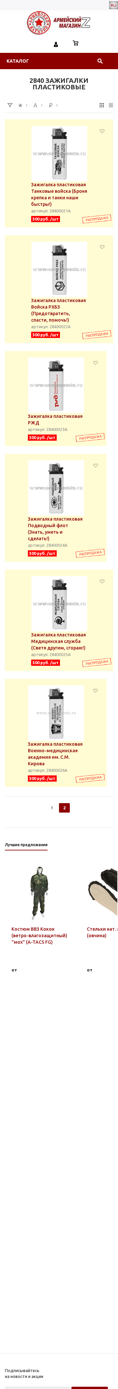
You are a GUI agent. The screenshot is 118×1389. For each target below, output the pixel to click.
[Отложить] (102, 131)
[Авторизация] (56, 44)
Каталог (18, 61)
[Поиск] (100, 61)
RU (113, 5)
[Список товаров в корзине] (76, 44)
